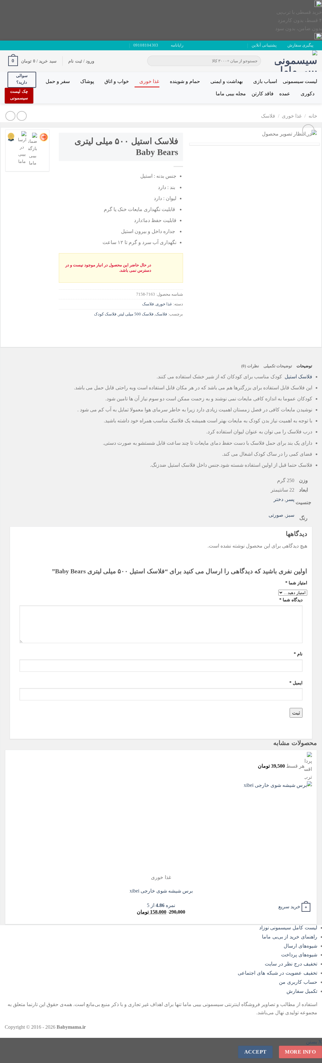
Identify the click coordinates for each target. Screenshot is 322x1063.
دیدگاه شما (291, 599)
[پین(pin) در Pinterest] (143, 328)
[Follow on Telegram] (8, 45)
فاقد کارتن (263, 93)
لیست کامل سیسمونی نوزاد (288, 927)
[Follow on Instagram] (26, 45)
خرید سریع (289, 906)
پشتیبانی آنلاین (264, 45)
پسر (290, 499)
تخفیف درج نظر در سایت (291, 963)
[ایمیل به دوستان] (154, 328)
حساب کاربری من (298, 982)
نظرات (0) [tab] (250, 366)
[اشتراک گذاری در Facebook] (177, 328)
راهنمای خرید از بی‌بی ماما (289, 936)
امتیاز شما (296, 582)
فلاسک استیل (298, 376)
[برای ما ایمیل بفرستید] (20, 45)
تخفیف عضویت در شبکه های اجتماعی (277, 973)
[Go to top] (309, 1054)
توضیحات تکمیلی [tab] (278, 366)
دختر (278, 499)
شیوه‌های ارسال (300, 946)
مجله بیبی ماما (231, 93)
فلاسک (268, 116)
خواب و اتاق (116, 81)
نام (298, 653)
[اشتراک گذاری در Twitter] (166, 328)
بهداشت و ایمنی (226, 81)
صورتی (276, 515)
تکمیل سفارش (301, 991)
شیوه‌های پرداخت (299, 954)
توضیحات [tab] (304, 366)
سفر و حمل (58, 81)
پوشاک (87, 81)
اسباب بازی (265, 81)
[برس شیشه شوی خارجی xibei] (273, 827)
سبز (290, 515)
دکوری (307, 93)
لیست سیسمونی (300, 81)
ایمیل (296, 682)
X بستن (314, 1041)
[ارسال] (153, 61)
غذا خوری (149, 81)
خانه (312, 116)
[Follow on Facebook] (32, 45)
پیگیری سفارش (300, 45)
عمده (284, 93)
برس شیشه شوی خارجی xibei (161, 890)
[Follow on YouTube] (14, 45)
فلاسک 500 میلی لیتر (135, 314)
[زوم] (308, 130)
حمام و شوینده (185, 81)
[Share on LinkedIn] (132, 328)
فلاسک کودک (105, 314)
